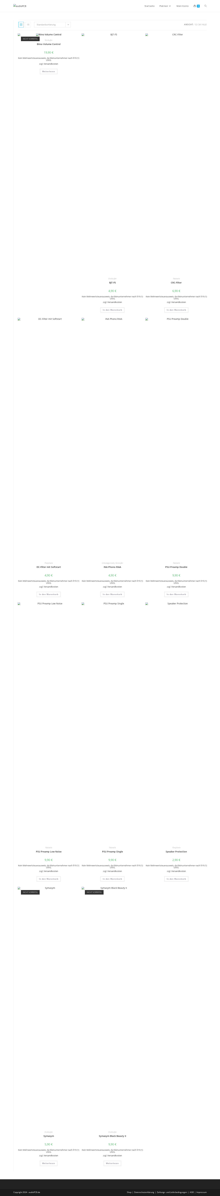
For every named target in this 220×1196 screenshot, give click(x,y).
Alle (204, 24)
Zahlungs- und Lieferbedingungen (172, 1192)
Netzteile (176, 278)
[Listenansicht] (28, 24)
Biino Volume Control (49, 44)
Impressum (201, 1192)
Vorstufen (49, 40)
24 (199, 24)
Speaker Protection (176, 851)
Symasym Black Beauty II (112, 1136)
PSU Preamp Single (112, 851)
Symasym (48, 1136)
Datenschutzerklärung (144, 1192)
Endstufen (112, 278)
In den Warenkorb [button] (112, 310)
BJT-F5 (112, 282)
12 (196, 24)
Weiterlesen (48, 71)
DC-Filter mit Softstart (49, 567)
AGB (192, 1192)
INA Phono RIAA (112, 567)
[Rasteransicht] (21, 24)
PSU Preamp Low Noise (49, 851)
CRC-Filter (176, 282)
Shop (129, 1192)
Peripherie (49, 563)
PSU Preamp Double (176, 567)
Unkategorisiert (108, 563)
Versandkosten (51, 64)
